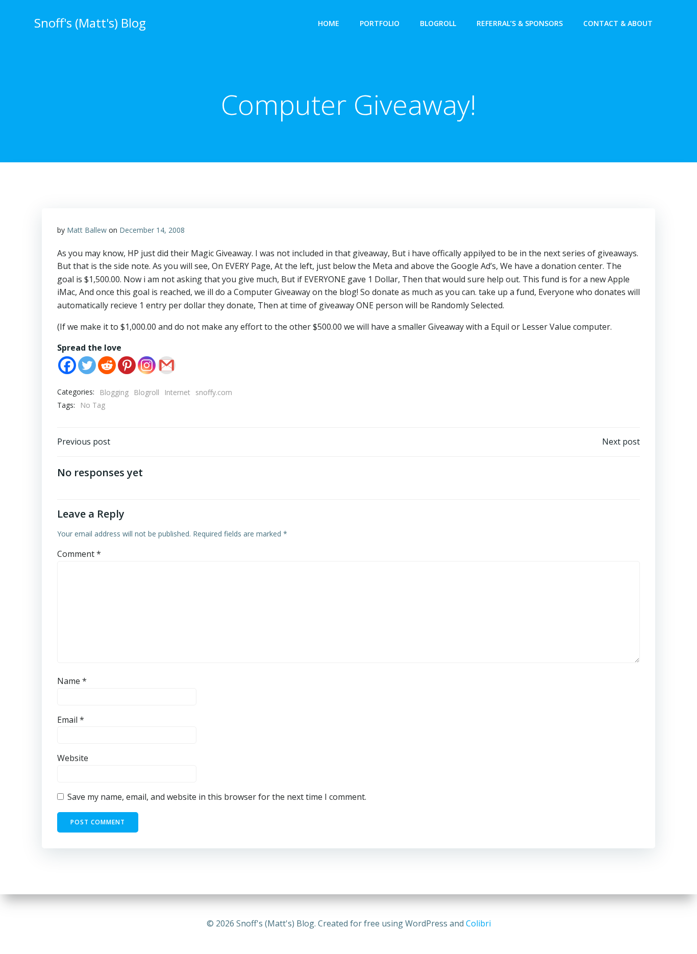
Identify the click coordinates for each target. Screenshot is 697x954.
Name (72, 681)
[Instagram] (147, 365)
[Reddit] (107, 365)
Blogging (114, 392)
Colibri (478, 923)
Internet (177, 392)
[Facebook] (67, 365)
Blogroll (438, 23)
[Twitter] (87, 365)
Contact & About (618, 23)
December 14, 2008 (152, 230)
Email (70, 719)
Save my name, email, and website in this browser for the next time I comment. (216, 796)
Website (72, 758)
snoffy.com (213, 392)
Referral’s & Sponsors (520, 23)
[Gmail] (167, 365)
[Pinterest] (127, 365)
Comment (79, 553)
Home (328, 23)
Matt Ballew (87, 230)
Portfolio (380, 23)
